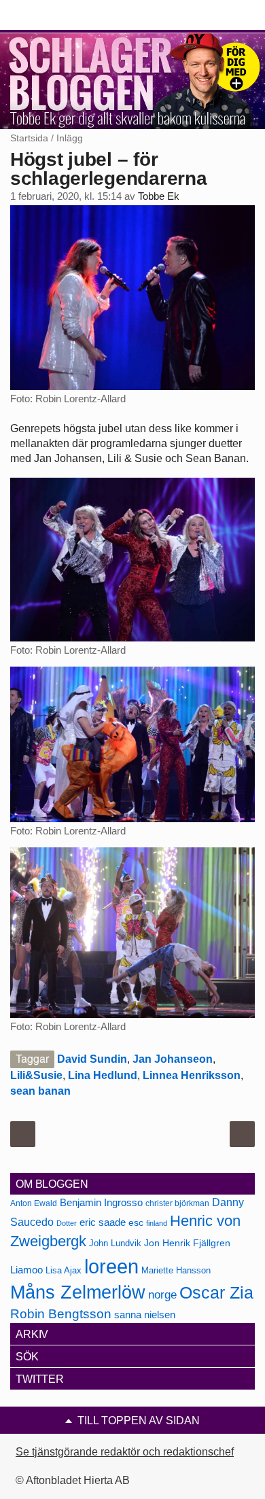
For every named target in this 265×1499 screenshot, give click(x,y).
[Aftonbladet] (61, 15)
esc (135, 1222)
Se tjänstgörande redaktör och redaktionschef (125, 1452)
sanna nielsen (144, 1314)
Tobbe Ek (158, 196)
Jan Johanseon (172, 1059)
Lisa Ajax (64, 1270)
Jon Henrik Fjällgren (187, 1242)
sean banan (40, 1091)
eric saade (103, 1222)
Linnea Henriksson (192, 1075)
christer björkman (177, 1203)
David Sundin (92, 1059)
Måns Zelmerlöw (77, 1292)
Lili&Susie (36, 1075)
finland (156, 1223)
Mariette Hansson (176, 1270)
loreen (111, 1266)
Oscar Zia (216, 1293)
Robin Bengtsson (60, 1314)
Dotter (66, 1223)
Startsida (29, 138)
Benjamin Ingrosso (101, 1202)
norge (162, 1294)
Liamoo (26, 1270)
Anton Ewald (33, 1203)
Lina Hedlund (102, 1075)
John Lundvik (115, 1243)
